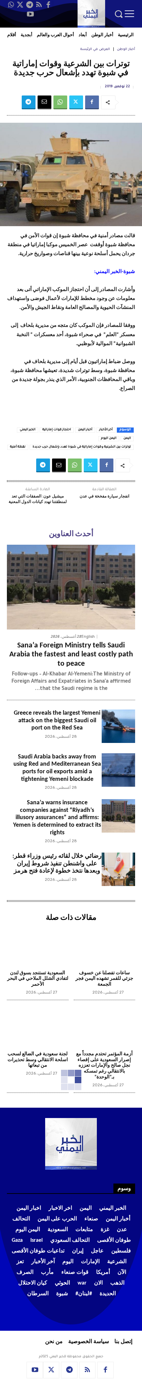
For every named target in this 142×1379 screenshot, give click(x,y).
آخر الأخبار (106, 430)
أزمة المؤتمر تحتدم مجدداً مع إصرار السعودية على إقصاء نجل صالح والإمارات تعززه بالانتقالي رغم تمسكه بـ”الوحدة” (104, 1065)
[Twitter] (20, 5)
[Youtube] (30, 14)
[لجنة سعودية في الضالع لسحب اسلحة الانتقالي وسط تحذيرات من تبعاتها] (38, 1026)
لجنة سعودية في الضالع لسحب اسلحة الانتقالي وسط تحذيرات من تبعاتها (38, 1059)
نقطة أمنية (18, 447)
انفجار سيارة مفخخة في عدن (104, 496)
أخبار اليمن (85, 430)
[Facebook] (48, 5)
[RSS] (39, 5)
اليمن (127, 438)
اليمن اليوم (108, 438)
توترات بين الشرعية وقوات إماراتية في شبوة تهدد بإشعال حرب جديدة (81, 447)
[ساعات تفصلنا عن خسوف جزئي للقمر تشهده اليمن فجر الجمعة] (104, 945)
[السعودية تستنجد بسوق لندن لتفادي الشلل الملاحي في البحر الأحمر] (38, 945)
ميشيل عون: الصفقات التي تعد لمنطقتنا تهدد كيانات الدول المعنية (38, 499)
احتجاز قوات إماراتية (56, 430)
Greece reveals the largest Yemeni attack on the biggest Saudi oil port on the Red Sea (57, 720)
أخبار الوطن (126, 49)
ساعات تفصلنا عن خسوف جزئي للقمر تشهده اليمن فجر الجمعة (104, 978)
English (88, 636)
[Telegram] (29, 5)
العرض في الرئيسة (95, 49)
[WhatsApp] (11, 5)
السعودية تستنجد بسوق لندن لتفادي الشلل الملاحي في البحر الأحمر (37, 978)
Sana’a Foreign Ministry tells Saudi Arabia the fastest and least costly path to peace (71, 655)
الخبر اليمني (28, 430)
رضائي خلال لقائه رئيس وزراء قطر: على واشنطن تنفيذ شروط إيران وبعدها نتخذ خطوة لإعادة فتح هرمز (57, 863)
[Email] (44, 102)
